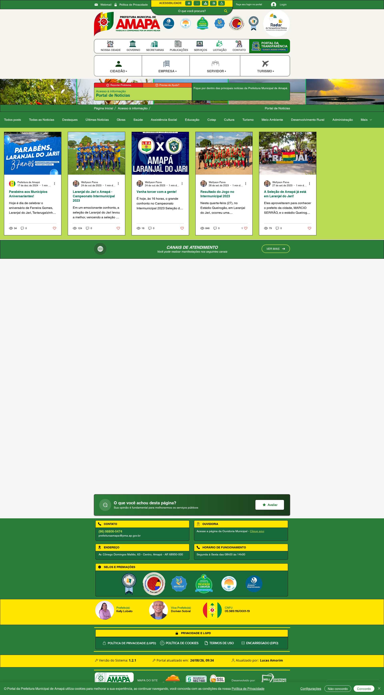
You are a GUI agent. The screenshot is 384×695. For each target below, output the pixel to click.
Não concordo (338, 688)
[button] (111, 50)
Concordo (364, 688)
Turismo (248, 120)
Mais (364, 120)
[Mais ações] (55, 183)
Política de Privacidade (248, 688)
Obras (121, 120)
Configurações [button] (310, 688)
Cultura (229, 120)
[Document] (105, 505)
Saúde (138, 120)
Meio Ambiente (272, 120)
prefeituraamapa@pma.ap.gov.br (120, 535)
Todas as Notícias (41, 120)
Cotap (211, 120)
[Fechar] (379, 688)
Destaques (70, 120)
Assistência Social (164, 120)
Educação (192, 120)
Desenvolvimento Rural (307, 120)
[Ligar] (188, 3)
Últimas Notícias (97, 120)
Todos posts (12, 120)
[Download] (118, 65)
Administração (342, 120)
